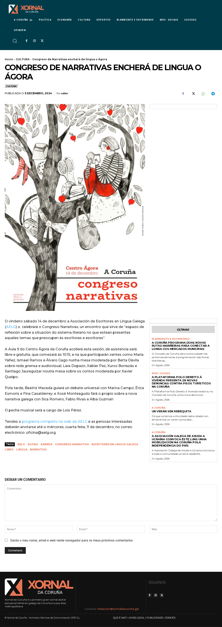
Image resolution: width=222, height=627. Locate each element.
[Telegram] (213, 93)
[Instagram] (34, 41)
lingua (21, 449)
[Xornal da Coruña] (26, 9)
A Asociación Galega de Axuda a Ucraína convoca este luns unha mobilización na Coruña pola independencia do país (179, 440)
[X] (42, 41)
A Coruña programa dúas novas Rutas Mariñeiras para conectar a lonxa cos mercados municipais (181, 346)
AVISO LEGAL (137, 617)
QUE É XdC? (120, 617)
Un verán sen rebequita (171, 411)
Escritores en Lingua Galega (114, 444)
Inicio (9, 59)
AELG (11, 327)
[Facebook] (26, 41)
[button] (15, 41)
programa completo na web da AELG (54, 421)
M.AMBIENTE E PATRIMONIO (171, 339)
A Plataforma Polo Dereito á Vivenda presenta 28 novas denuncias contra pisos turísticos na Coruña (181, 381)
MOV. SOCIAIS (161, 373)
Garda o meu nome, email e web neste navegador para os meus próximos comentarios (71, 540)
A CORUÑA (158, 407)
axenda (46, 444)
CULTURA (22, 59)
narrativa (38, 449)
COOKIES (170, 617)
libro (9, 449)
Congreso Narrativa (72, 444)
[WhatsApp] (203, 93)
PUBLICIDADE (155, 617)
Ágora (33, 444)
